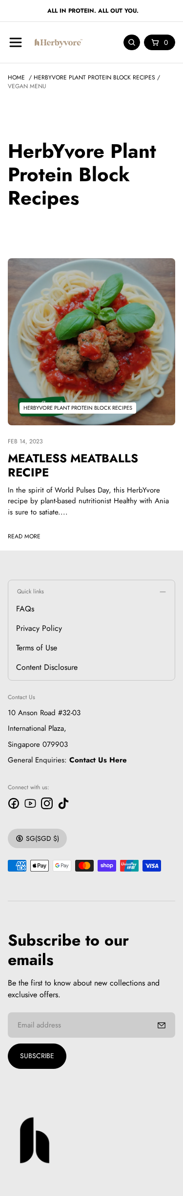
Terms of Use (36, 647)
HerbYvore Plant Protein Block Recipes (94, 77)
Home (16, 77)
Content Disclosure (47, 667)
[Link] (91, 341)
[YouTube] (30, 803)
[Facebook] (14, 803)
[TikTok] (63, 803)
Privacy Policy (39, 628)
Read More (24, 536)
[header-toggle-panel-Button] (15, 42)
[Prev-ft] (161, 1025)
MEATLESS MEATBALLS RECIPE (73, 465)
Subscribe (37, 1056)
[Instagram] (47, 803)
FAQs (25, 608)
